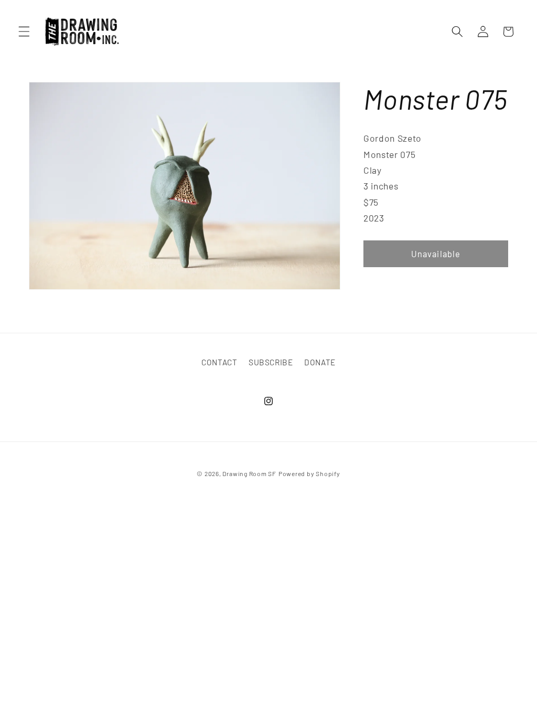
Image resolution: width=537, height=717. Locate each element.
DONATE (320, 362)
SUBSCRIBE (271, 362)
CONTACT (219, 362)
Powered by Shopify (309, 473)
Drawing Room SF (249, 473)
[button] (24, 31)
